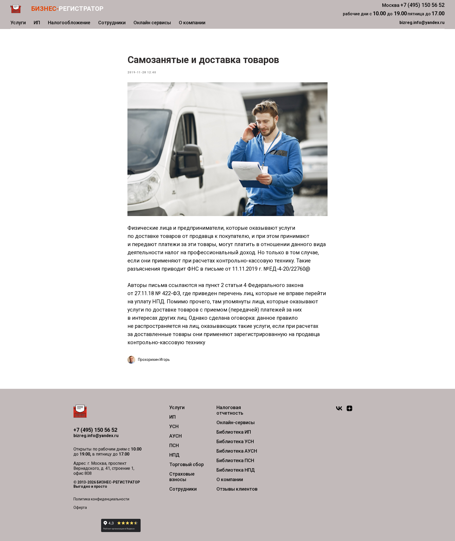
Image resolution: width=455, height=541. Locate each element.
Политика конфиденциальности (101, 499)
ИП (37, 22)
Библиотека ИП (233, 432)
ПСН (174, 445)
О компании (192, 22)
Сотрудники (112, 22)
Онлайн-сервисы (235, 422)
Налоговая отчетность (229, 410)
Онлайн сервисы (152, 22)
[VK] (339, 410)
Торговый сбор (186, 464)
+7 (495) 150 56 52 (422, 5)
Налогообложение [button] (69, 22)
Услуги (18, 22)
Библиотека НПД (235, 470)
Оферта (80, 507)
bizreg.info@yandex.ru (95, 435)
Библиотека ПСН (235, 460)
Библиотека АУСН (236, 451)
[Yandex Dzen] (349, 410)
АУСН (175, 436)
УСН (174, 426)
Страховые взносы (182, 476)
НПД (174, 455)
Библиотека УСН (235, 441)
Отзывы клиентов (237, 489)
